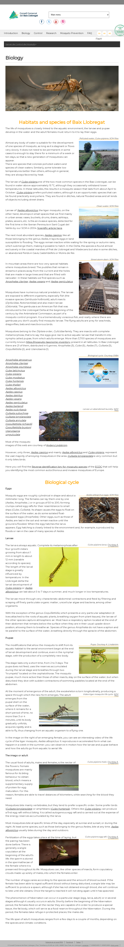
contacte (85, 945)
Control (38, 33)
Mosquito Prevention (71, 33)
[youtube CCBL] (56, 21)
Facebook (69, 942)
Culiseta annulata (15, 420)
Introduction (11, 33)
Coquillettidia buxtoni (18, 427)
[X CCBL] (48, 21)
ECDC (98, 466)
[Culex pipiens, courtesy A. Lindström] (62, 110)
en (110, 33)
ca (99, 33)
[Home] (23, 15)
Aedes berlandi (14, 406)
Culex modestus (15, 377)
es (104, 33)
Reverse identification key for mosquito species (59, 466)
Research (51, 33)
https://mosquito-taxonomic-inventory (48, 342)
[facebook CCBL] (41, 21)
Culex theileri (13, 384)
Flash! (99, 38)
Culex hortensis (14, 381)
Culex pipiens (29, 181)
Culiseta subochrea (16, 413)
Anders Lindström (56, 445)
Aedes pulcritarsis (15, 409)
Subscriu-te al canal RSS (54, 942)
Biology (26, 33)
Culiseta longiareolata (18, 416)
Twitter (78, 942)
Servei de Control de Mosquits (20, 44)
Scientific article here (49, 228)
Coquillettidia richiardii (18, 424)
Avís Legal (114, 945)
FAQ (89, 33)
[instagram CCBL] (63, 21)
